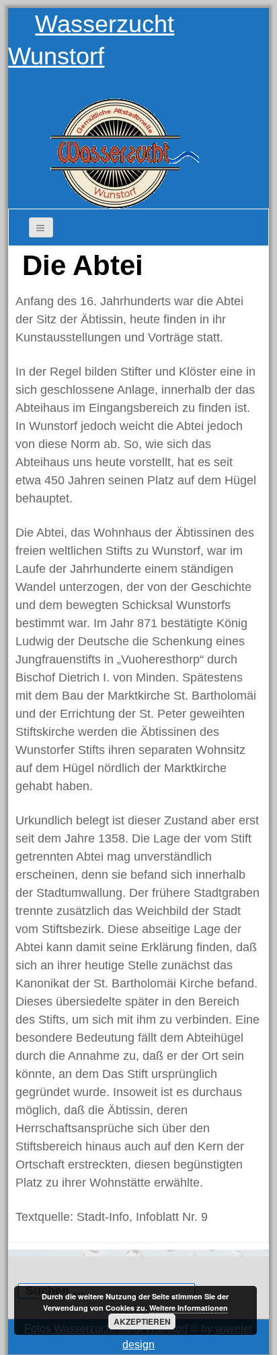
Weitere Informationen (188, 1308)
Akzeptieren (142, 1321)
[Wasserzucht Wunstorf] (117, 149)
